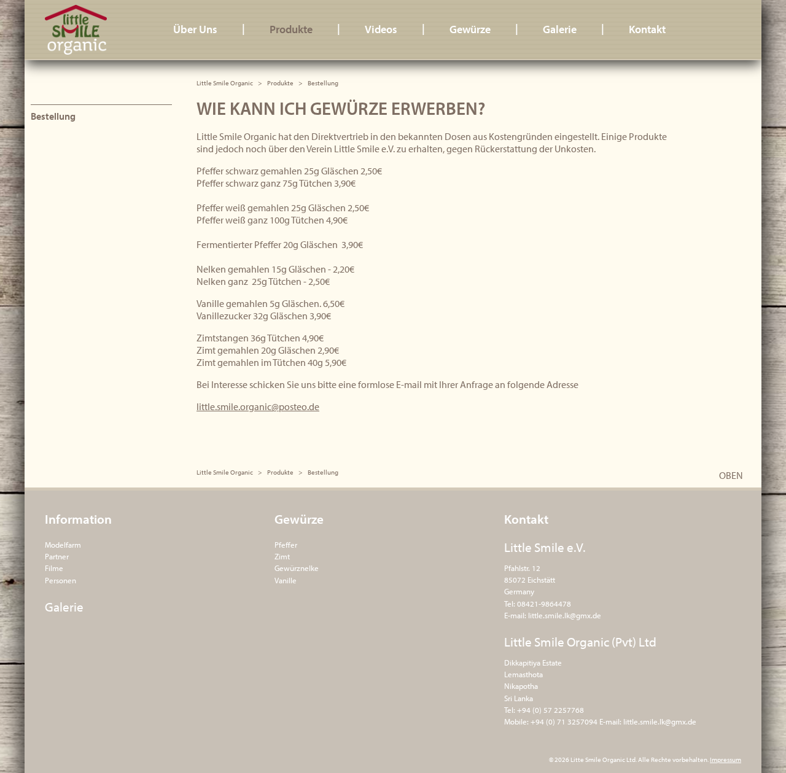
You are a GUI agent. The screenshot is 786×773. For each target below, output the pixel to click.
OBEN (731, 475)
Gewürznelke (296, 568)
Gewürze (470, 29)
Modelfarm (63, 545)
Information (78, 519)
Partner (57, 556)
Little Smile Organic (224, 83)
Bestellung (53, 116)
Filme (54, 568)
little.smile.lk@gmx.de (564, 615)
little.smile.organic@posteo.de (257, 406)
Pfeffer (285, 545)
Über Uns (195, 29)
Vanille (285, 580)
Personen (60, 580)
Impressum (725, 759)
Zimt (282, 556)
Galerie (560, 29)
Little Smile (87, 30)
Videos (381, 29)
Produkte (291, 29)
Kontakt (647, 29)
